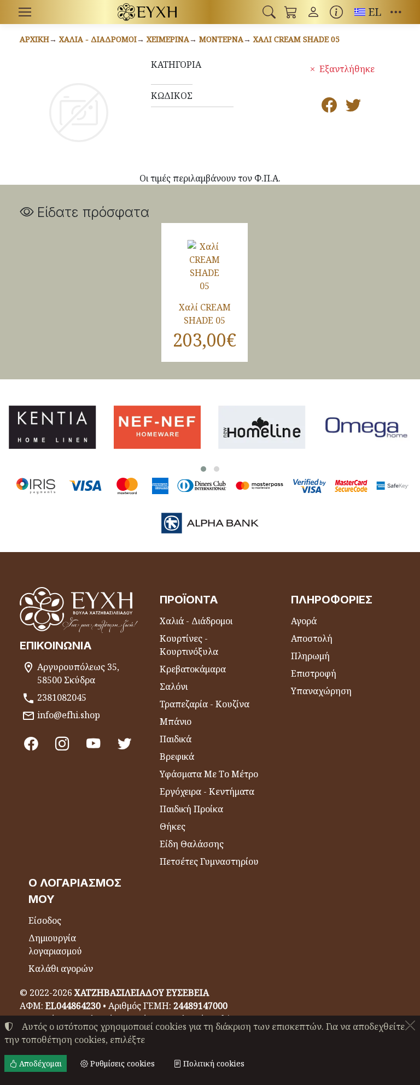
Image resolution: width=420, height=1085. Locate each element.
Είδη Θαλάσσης (192, 844)
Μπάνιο (175, 721)
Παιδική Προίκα (191, 809)
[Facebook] (31, 743)
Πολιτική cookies (212, 1063)
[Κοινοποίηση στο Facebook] (329, 107)
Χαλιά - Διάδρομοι (98, 39)
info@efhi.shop (68, 715)
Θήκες (172, 826)
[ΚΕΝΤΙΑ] (52, 427)
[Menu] (24, 12)
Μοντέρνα (221, 39)
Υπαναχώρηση (321, 691)
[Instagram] (62, 743)
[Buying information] (336, 12)
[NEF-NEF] (157, 427)
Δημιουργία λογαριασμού (55, 944)
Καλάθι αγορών (60, 969)
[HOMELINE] (262, 427)
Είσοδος (44, 920)
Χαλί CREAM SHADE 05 (296, 39)
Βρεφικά (177, 756)
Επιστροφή (313, 673)
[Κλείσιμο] (410, 1025)
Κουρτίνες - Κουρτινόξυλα (189, 645)
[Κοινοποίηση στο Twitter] (353, 107)
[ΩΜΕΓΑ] (367, 427)
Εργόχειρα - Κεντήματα (207, 791)
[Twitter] (124, 743)
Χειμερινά (168, 39)
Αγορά (304, 621)
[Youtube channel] (93, 743)
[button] (269, 12)
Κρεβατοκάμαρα (193, 669)
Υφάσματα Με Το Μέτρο (209, 774)
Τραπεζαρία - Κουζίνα (204, 704)
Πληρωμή (310, 656)
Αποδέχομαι (39, 1063)
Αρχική (34, 39)
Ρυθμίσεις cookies (121, 1063)
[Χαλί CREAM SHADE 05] (204, 266)
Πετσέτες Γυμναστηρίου (209, 861)
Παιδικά (175, 739)
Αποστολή (311, 638)
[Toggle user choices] (313, 12)
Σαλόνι (174, 687)
